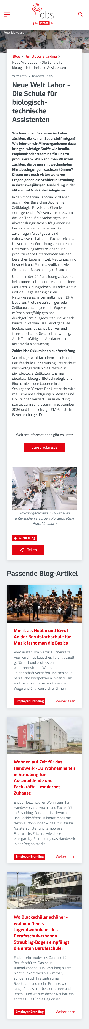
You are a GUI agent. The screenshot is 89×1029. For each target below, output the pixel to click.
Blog (16, 56)
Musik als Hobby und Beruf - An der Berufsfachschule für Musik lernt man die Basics (43, 637)
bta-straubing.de (44, 447)
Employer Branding (41, 56)
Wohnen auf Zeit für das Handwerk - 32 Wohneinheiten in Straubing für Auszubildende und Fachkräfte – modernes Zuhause (45, 777)
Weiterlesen (65, 701)
